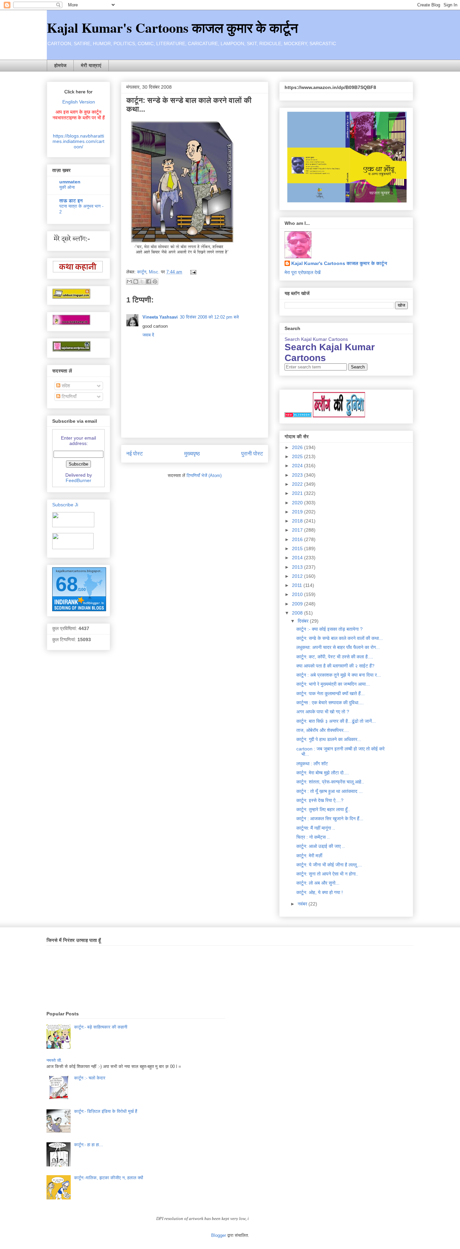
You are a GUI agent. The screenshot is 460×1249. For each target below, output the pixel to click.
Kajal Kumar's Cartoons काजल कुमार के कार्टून (172, 27)
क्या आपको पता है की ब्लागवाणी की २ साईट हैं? (335, 665)
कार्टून (141, 271)
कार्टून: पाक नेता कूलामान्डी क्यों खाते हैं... (330, 693)
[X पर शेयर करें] (142, 281)
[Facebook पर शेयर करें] (148, 281)
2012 (298, 576)
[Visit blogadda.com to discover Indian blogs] (298, 415)
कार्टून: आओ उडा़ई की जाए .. (320, 846)
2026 (298, 447)
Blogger (218, 1235)
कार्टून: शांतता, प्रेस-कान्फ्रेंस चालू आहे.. (330, 781)
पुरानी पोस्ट (252, 453)
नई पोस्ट (134, 453)
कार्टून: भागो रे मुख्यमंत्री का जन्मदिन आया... (333, 684)
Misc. (154, 271)
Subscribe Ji (65, 504)
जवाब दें (148, 334)
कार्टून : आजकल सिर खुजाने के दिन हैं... (329, 818)
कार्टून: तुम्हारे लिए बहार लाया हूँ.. (323, 809)
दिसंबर (304, 621)
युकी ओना (67, 187)
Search (358, 366)
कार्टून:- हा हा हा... (88, 1144)
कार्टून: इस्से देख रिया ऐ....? (319, 800)
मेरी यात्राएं (91, 65)
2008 (298, 613)
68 (67, 584)
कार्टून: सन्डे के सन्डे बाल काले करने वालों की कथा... (339, 638)
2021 (298, 493)
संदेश (65, 385)
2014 (298, 557)
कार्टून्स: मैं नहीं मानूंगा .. (315, 828)
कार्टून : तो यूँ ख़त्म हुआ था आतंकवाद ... (329, 791)
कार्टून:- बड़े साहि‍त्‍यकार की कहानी (100, 1027)
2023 (298, 475)
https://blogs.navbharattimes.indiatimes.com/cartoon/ (78, 141)
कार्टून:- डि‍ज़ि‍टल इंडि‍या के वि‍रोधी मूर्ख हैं (105, 1111)
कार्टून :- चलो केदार (89, 1077)
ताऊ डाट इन (71, 200)
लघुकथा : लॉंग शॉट (312, 763)
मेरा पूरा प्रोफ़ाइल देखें (303, 272)
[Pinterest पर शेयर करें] (155, 281)
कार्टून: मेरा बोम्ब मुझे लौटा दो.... (322, 772)
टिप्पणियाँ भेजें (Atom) (204, 475)
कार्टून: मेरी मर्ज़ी (309, 855)
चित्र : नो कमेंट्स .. (313, 837)
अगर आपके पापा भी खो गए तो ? (322, 711)
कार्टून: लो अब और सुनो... (317, 883)
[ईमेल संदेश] (192, 271)
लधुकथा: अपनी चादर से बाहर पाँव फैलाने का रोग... (338, 647)
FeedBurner (78, 480)
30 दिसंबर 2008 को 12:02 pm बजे (209, 317)
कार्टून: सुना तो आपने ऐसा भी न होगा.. (327, 873)
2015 (298, 548)
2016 (298, 539)
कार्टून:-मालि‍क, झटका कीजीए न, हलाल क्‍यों (108, 1177)
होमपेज (60, 65)
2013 (298, 567)
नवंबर (303, 903)
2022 (298, 484)
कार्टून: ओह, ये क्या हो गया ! (319, 892)
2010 (298, 594)
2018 (298, 521)
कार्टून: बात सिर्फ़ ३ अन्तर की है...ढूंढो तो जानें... (336, 721)
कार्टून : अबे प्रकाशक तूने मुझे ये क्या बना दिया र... (338, 675)
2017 (298, 530)
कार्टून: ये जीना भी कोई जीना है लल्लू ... (329, 864)
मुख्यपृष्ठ (192, 453)
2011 (297, 585)
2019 (298, 511)
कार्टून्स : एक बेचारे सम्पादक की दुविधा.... (330, 702)
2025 (298, 456)
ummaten (69, 181)
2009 (298, 603)
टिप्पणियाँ (68, 396)
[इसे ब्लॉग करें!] (135, 281)
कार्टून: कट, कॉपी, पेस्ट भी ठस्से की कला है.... (334, 656)
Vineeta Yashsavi (160, 317)
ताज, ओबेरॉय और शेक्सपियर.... (322, 730)
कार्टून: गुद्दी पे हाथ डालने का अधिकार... (328, 739)
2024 (298, 465)
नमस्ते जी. (54, 1060)
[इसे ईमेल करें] (129, 281)
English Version (78, 102)
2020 (298, 502)
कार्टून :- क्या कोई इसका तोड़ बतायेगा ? (329, 629)
